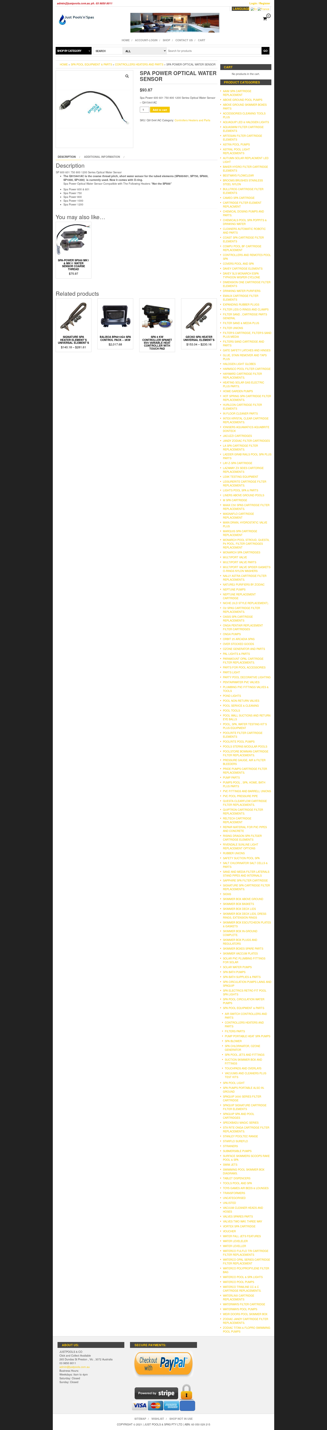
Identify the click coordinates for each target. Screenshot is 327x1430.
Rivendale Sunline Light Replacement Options (240, 846)
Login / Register (259, 3)
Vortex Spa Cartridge (239, 1226)
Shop (166, 40)
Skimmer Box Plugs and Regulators (240, 941)
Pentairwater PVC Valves (241, 682)
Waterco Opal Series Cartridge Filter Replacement (246, 1261)
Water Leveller (234, 1246)
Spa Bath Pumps (234, 972)
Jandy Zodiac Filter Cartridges (246, 441)
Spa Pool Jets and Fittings (244, 1055)
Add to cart (160, 110)
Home (126, 40)
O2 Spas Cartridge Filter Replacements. (241, 610)
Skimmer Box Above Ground (243, 899)
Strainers (230, 1146)
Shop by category (69, 51)
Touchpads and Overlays (243, 1068)
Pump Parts (231, 777)
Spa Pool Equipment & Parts (91, 64)
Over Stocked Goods (238, 644)
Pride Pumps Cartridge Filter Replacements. (245, 770)
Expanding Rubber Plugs (241, 304)
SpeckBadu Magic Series (240, 1122)
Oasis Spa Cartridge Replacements (238, 618)
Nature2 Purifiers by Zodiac (244, 584)
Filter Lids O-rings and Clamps (246, 309)
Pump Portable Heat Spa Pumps (247, 1036)
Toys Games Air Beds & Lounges (246, 1188)
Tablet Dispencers (236, 1178)
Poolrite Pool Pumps (239, 741)
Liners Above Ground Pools (243, 495)
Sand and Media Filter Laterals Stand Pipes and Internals (246, 873)
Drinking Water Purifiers (241, 291)
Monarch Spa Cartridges (241, 552)
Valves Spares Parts (238, 1216)
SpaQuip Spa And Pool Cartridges (238, 1116)
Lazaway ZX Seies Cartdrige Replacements (243, 470)
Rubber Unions (234, 853)
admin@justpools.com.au (74, 1367)
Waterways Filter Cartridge (244, 1304)
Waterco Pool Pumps (238, 1282)
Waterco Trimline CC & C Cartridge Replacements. (242, 1288)
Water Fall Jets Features (242, 1236)
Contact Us (184, 40)
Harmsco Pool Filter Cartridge (247, 369)
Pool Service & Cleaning (241, 705)
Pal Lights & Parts (236, 654)
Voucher (229, 1231)
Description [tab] (67, 157)
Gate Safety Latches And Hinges (246, 350)
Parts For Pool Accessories (244, 667)
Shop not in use (181, 1419)
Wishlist (157, 1419)
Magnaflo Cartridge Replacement (238, 515)
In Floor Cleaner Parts (240, 413)
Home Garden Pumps (238, 391)
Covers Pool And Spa (238, 263)
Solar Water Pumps (237, 967)
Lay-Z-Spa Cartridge (237, 463)
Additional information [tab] (102, 157)
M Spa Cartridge (235, 500)
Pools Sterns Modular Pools (245, 746)
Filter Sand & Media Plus (241, 323)
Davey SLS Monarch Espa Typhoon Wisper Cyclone (241, 275)
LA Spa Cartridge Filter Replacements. (240, 447)
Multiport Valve (235, 557)
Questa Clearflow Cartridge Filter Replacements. (245, 803)
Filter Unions (233, 328)
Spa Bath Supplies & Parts (242, 977)
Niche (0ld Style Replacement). (246, 603)
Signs (227, 894)
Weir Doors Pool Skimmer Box (245, 1314)
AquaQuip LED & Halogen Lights (246, 122)
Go (265, 51)
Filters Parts (235, 1031)
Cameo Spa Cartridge (239, 198)
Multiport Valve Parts (239, 562)
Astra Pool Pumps (236, 144)
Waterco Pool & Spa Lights (243, 1277)
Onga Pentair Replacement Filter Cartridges (243, 627)
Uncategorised (234, 1198)
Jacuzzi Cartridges (237, 436)
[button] (127, 76)
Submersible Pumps (237, 1151)
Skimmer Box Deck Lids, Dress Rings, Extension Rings (244, 915)
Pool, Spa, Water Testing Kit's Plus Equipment (245, 726)
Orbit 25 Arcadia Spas (239, 639)
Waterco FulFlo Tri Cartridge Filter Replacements (245, 1253)
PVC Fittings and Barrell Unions (247, 791)
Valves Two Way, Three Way (242, 1221)
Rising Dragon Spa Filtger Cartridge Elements (242, 837)
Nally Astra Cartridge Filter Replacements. (244, 577)
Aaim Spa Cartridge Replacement (237, 93)
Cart (201, 40)
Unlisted (229, 1203)
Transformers (234, 1193)
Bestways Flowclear (238, 175)
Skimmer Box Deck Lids (239, 909)
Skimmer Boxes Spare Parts (243, 948)
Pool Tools (231, 710)
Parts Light (231, 672)
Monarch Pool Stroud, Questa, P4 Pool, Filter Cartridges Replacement (246, 543)
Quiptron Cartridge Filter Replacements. (243, 811)
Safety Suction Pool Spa (241, 858)
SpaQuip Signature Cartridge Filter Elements (244, 1107)
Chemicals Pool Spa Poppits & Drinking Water (245, 222)
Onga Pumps (232, 634)
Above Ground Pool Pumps (242, 100)
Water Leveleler (235, 1241)
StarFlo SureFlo (235, 1141)
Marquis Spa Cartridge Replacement (240, 533)
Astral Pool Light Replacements (236, 151)
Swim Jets (230, 1164)
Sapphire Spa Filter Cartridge (245, 880)
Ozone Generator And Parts (244, 649)
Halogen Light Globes (239, 364)
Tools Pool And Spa (237, 1183)
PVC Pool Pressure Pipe (240, 796)
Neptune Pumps (234, 589)
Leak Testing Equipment (240, 476)
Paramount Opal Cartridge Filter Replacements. (243, 660)
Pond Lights (232, 696)
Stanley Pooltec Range (240, 1136)
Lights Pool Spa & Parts (240, 490)
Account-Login (146, 40)
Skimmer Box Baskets (238, 904)
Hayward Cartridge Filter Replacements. (242, 375)
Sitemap (140, 1419)
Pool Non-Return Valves (241, 701)
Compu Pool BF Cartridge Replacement (242, 248)
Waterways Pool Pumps (240, 1309)
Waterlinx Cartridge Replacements (238, 1297)
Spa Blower (233, 1041)
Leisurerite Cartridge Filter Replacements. (244, 483)
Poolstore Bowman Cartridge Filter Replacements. (245, 753)
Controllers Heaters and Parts (139, 64)
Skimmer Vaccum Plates (240, 953)
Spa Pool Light (234, 1083)
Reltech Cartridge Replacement (237, 820)
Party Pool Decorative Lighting (247, 677)
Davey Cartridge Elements (242, 268)
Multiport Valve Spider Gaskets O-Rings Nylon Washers (246, 569)
